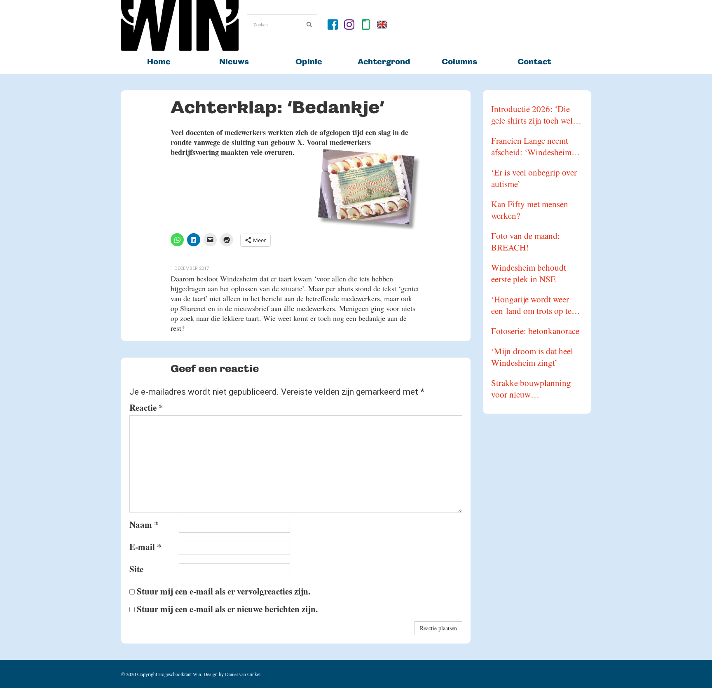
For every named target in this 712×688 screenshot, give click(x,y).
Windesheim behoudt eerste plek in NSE (528, 273)
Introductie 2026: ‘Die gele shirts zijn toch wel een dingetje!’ (532, 114)
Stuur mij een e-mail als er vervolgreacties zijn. (223, 591)
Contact (534, 61)
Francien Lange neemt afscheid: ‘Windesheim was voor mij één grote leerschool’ (531, 146)
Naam (144, 524)
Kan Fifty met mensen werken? (529, 209)
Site (136, 569)
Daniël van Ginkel (242, 674)
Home (159, 61)
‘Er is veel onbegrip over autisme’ (534, 178)
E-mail (145, 546)
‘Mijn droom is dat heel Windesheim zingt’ (532, 356)
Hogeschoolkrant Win (179, 674)
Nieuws (234, 61)
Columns (459, 61)
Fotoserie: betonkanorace (535, 331)
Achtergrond (384, 61)
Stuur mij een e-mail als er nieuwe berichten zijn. (227, 609)
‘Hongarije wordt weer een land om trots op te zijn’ (531, 304)
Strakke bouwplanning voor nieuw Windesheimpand (531, 388)
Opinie (308, 61)
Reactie (146, 407)
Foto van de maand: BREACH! (525, 241)
